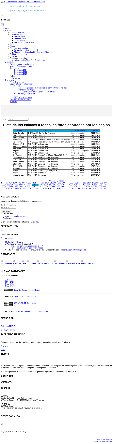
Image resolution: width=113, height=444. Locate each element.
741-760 (85, 187)
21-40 (8, 183)
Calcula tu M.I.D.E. (8, 326)
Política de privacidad (105, 439)
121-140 (44, 183)
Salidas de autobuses (18, 54)
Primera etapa (19, 36)
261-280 (103, 183)
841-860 (23, 189)
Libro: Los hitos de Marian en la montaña (39, 92)
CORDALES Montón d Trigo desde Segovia (30, 312)
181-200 (70, 183)
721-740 (77, 187)
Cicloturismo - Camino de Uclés (26, 297)
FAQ (11, 44)
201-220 (78, 183)
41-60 (15, 183)
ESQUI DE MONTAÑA (23, 98)
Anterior (52, 181)
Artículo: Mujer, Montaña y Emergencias (29, 60)
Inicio (7, 28)
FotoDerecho (80, 130)
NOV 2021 (9, 284)
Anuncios (4, 346)
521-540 (102, 185)
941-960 (65, 189)
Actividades (9, 62)
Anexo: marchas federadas (24, 42)
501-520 (94, 185)
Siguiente (60, 181)
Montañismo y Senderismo (24, 94)
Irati (14, 305)
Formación (9, 80)
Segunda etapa (20, 38)
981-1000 (82, 189)
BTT (16, 96)
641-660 (43, 187)
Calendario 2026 (20, 74)
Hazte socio (14, 56)
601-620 (27, 187)
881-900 (39, 189)
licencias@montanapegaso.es (74, 250)
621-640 (35, 187)
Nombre (20, 130)
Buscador (13, 102)
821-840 (14, 189)
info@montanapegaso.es (11, 390)
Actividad (49, 130)
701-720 (69, 187)
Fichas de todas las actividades (22, 64)
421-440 (60, 185)
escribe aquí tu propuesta (86, 372)
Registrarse (7, 218)
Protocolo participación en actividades (29, 50)
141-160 (53, 183)
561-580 (10, 187)
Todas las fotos (15, 78)
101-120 (36, 183)
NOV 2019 (9, 286)
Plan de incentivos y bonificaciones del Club (31, 52)
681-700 (60, 187)
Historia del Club (16, 34)
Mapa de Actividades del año (21, 66)
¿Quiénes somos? (17, 32)
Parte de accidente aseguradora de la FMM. (27, 246)
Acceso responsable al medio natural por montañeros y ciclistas (43, 88)
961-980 (73, 189)
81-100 (28, 183)
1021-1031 (102, 189)
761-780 (94, 187)
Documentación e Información (21, 84)
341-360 (27, 185)
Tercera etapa (19, 40)
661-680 (52, 187)
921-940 (56, 189)
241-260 (95, 183)
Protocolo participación (19, 48)
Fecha (95, 130)
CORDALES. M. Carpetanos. (24, 303)
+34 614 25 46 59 (8, 384)
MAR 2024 (9, 282)
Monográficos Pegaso (27, 90)
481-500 (85, 185)
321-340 (18, 185)
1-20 (3, 183)
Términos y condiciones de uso (102, 441)
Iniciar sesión (6, 211)
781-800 (102, 187)
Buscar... (4, 119)
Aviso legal (96, 439)
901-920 (48, 189)
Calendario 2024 (20, 70)
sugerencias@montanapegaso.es (14, 392)
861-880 (31, 189)
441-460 (69, 185)
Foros (3, 350)
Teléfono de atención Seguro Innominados (26, 248)
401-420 (52, 185)
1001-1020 (92, 189)
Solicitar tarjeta (7, 238)
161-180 (61, 183)
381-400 (43, 185)
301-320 (10, 185)
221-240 (86, 183)
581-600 (18, 187)
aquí (37, 222)
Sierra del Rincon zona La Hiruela (27, 290)
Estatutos (13, 46)
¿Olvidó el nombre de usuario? (17, 216)
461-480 (77, 185)
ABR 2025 (9, 280)
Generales (18, 86)
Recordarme (8, 214)
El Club (8, 30)
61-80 (21, 183)
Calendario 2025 (20, 72)
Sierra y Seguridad (8, 330)
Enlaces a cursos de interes (20, 100)
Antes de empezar (17, 82)
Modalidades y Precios (14, 242)
